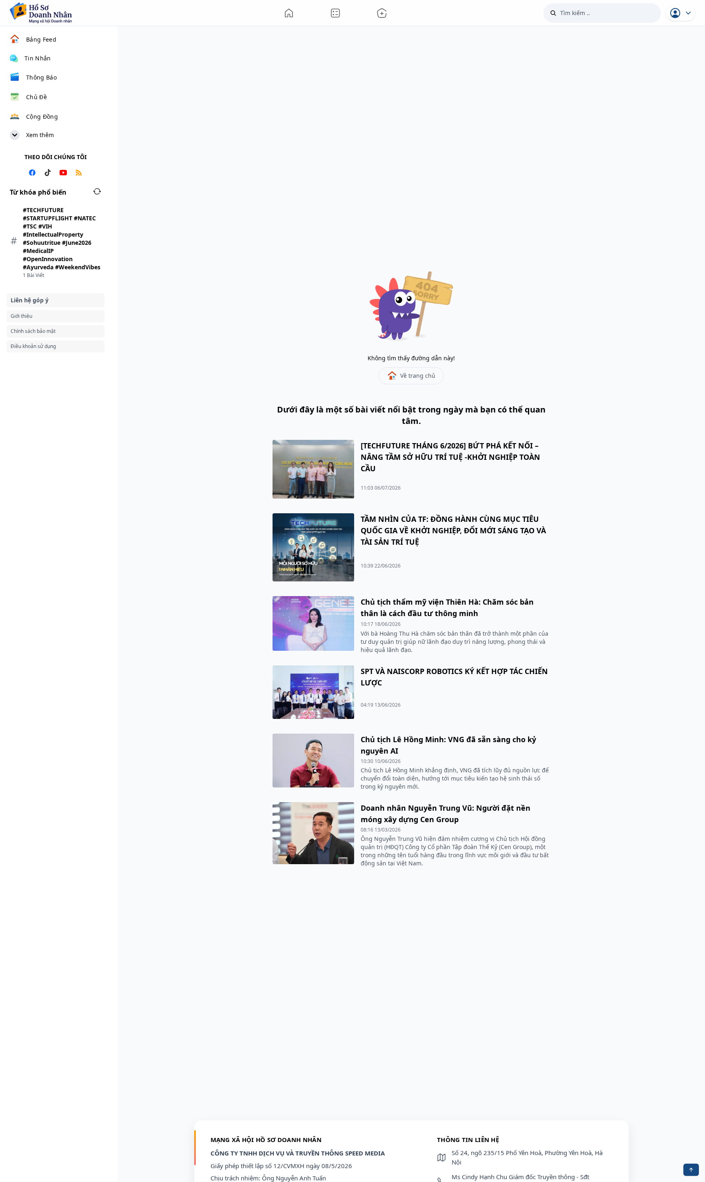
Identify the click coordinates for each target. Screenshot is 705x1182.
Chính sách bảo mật (33, 331)
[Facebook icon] (32, 173)
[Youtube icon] (63, 173)
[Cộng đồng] (335, 13)
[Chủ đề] (381, 13)
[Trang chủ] (288, 13)
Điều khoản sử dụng (33, 346)
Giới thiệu (21, 316)
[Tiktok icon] (47, 173)
